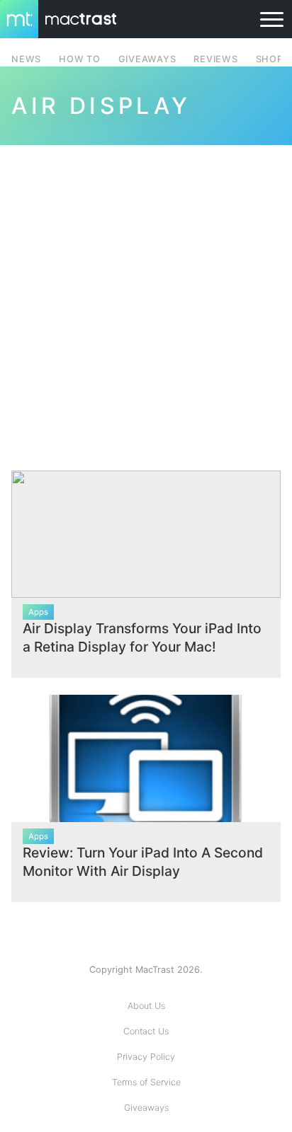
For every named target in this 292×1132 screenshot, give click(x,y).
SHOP (269, 59)
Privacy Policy (146, 1056)
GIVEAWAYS (147, 59)
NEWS (26, 59)
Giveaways (146, 1107)
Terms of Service (146, 1082)
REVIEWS (215, 59)
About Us (146, 1005)
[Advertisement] (146, 299)
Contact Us (146, 1031)
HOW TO (79, 59)
